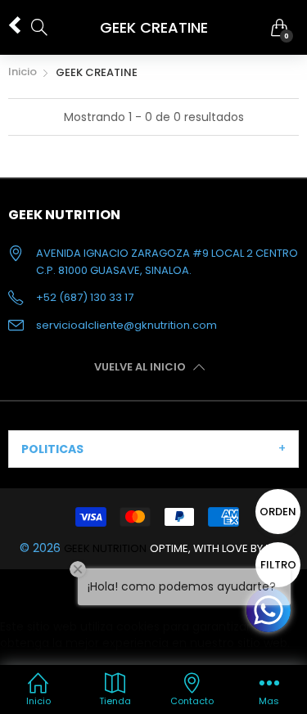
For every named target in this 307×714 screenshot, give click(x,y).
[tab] (153, 449)
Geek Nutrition (105, 548)
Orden (278, 511)
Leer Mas (25, 660)
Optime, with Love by (219, 548)
